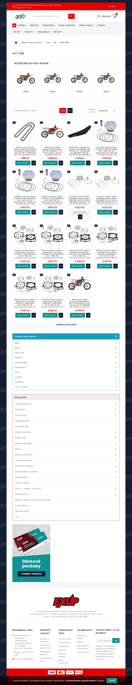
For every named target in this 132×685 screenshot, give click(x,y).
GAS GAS (66, 352)
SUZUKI (66, 377)
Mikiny (80, 642)
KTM (66, 372)
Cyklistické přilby (82, 637)
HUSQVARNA (66, 362)
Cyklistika (20, 409)
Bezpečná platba (45, 653)
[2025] (25, 78)
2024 (52, 91)
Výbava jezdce (23, 403)
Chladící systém (23, 460)
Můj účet (106, 16)
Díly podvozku (22, 420)
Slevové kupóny (62, 655)
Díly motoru (21, 415)
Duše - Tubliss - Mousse (28, 488)
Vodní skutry (21, 505)
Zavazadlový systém (26, 471)
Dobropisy (64, 646)
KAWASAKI (66, 367)
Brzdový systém (23, 454)
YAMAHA (66, 382)
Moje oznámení (63, 661)
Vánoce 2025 (22, 511)
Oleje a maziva (23, 432)
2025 (25, 91)
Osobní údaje (65, 639)
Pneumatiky (21, 477)
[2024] (52, 78)
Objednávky (64, 642)
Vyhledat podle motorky (66, 336)
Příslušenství (22, 494)
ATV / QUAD (66, 386)
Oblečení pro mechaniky (83, 647)
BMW (66, 347)
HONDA (66, 357)
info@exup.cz (27, 659)
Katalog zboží (20, 397)
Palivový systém (24, 466)
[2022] (106, 78)
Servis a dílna (22, 483)
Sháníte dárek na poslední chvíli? (32, 499)
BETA (66, 343)
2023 (79, 91)
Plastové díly (22, 426)
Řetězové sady (23, 443)
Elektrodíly (20, 437)
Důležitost (107, 110)
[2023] (79, 78)
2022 (106, 91)
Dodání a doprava (44, 640)
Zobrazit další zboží (66, 324)
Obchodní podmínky (45, 646)
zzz (17, 516)
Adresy (62, 650)
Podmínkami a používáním (81, 680)
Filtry (17, 449)
